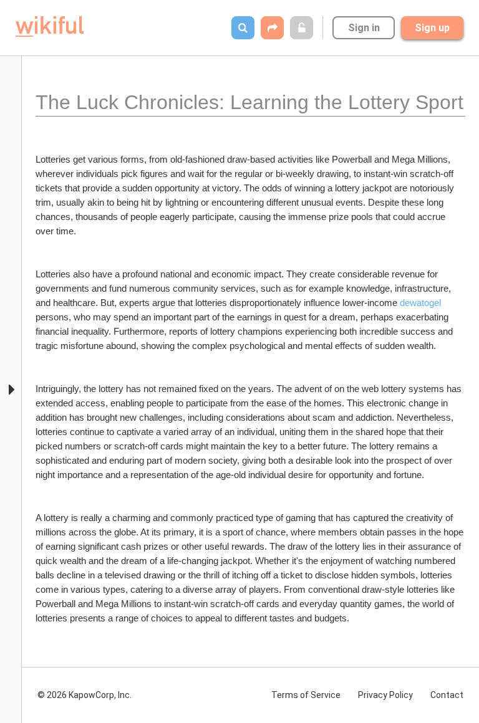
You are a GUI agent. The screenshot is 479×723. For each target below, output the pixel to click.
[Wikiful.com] (50, 26)
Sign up (432, 28)
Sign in (364, 28)
